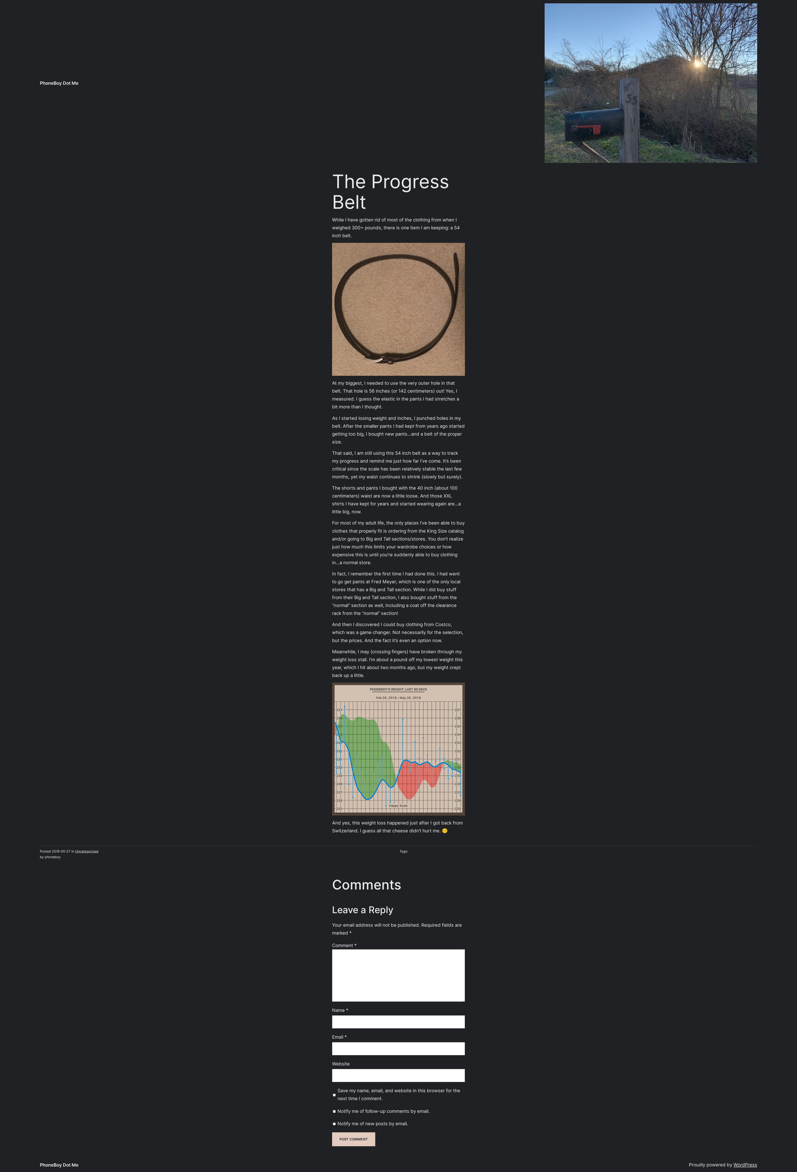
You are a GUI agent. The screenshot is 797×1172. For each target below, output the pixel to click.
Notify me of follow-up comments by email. (383, 1111)
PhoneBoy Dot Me (59, 83)
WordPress (745, 1164)
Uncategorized (86, 851)
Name (340, 1010)
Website (341, 1063)
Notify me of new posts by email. (372, 1123)
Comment (344, 945)
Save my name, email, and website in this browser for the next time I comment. (398, 1094)
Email (339, 1037)
